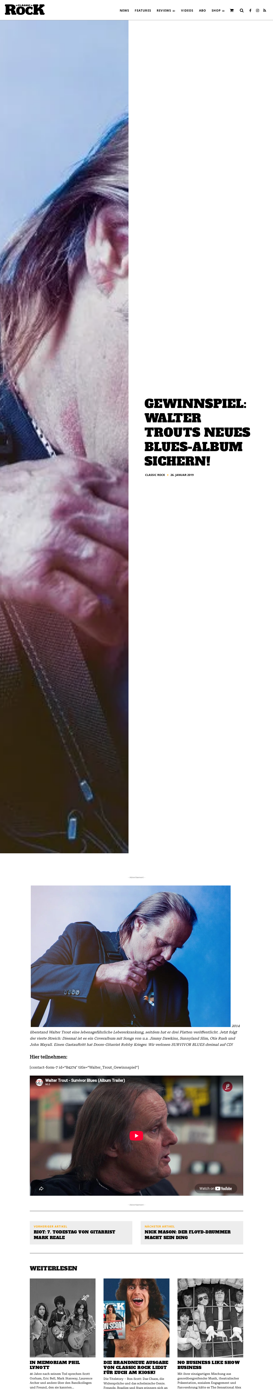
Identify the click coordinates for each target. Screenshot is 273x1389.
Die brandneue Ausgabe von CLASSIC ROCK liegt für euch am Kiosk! (136, 1367)
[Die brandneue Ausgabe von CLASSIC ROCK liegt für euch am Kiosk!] (136, 1317)
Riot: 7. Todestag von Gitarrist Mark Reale (74, 1234)
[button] (242, 10)
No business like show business (208, 1365)
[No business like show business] (210, 1317)
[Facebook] (250, 10)
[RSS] (264, 10)
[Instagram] (257, 10)
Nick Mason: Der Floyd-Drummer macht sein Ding (188, 1234)
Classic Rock (155, 475)
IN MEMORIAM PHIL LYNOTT (55, 1365)
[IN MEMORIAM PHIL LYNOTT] (63, 1317)
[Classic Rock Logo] (25, 9)
